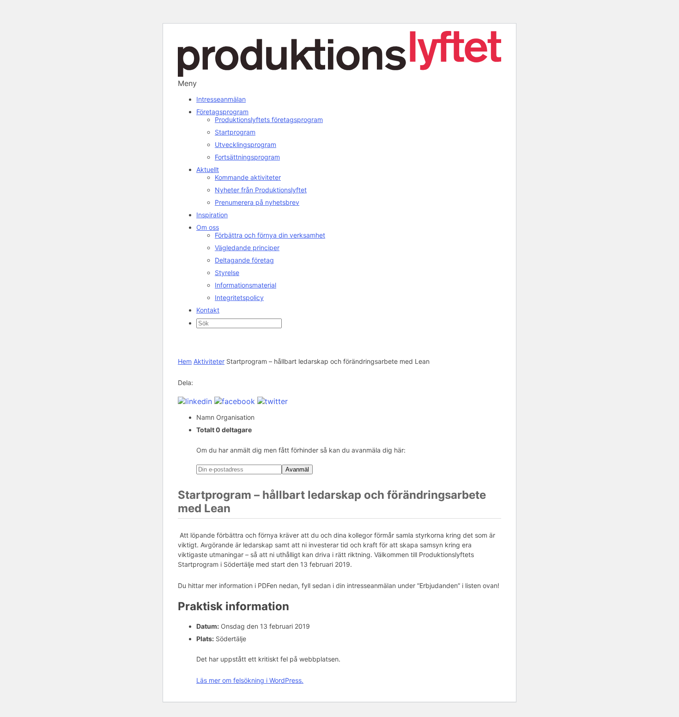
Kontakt (207, 310)
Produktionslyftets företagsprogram (269, 119)
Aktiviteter (209, 361)
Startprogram (235, 132)
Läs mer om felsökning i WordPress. (249, 680)
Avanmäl (297, 469)
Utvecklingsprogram (245, 144)
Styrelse (227, 272)
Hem (185, 361)
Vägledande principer (247, 247)
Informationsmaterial (245, 285)
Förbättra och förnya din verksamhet (270, 235)
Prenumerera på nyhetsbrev (257, 202)
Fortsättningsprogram (247, 157)
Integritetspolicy (239, 297)
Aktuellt (207, 169)
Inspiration (212, 215)
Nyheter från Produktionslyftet (261, 190)
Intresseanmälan (221, 99)
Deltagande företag (244, 260)
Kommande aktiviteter (248, 177)
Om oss (207, 227)
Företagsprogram (222, 112)
